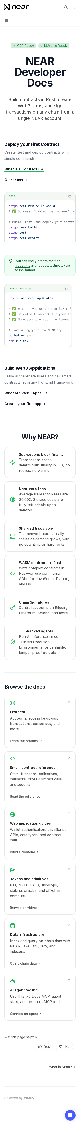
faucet (30, 270)
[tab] (11, 196)
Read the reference (25, 796)
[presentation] (40, 222)
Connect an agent (24, 1014)
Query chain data (23, 963)
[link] (40, 722)
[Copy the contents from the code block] (70, 196)
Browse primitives (24, 908)
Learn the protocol (24, 741)
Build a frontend (22, 852)
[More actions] (74, 7)
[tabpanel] (40, 222)
